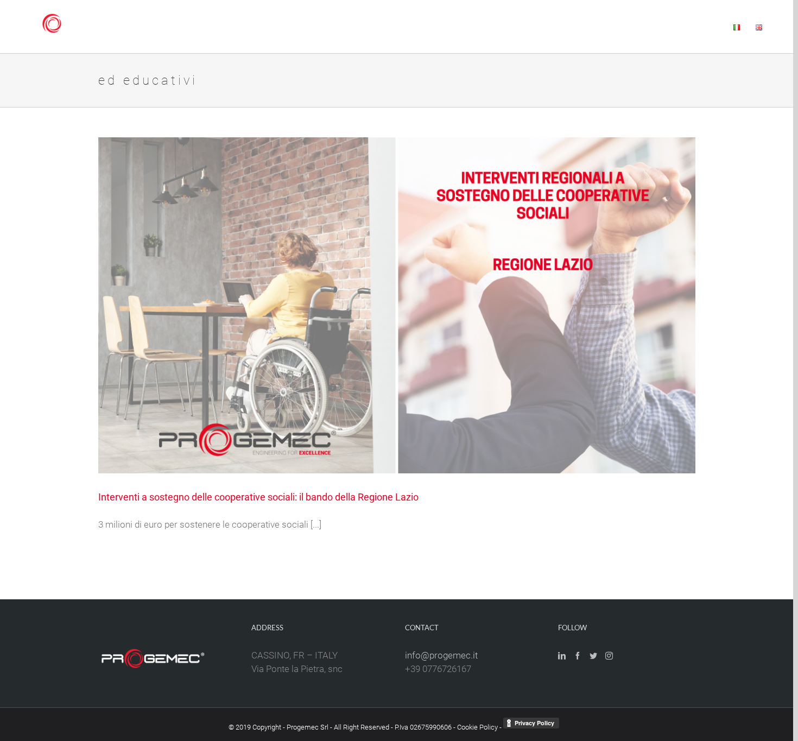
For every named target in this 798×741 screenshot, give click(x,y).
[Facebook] (577, 656)
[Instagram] (609, 656)
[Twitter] (593, 656)
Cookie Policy (477, 727)
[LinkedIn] (562, 656)
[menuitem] (407, 26)
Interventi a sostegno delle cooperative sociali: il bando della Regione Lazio (258, 497)
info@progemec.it (441, 655)
